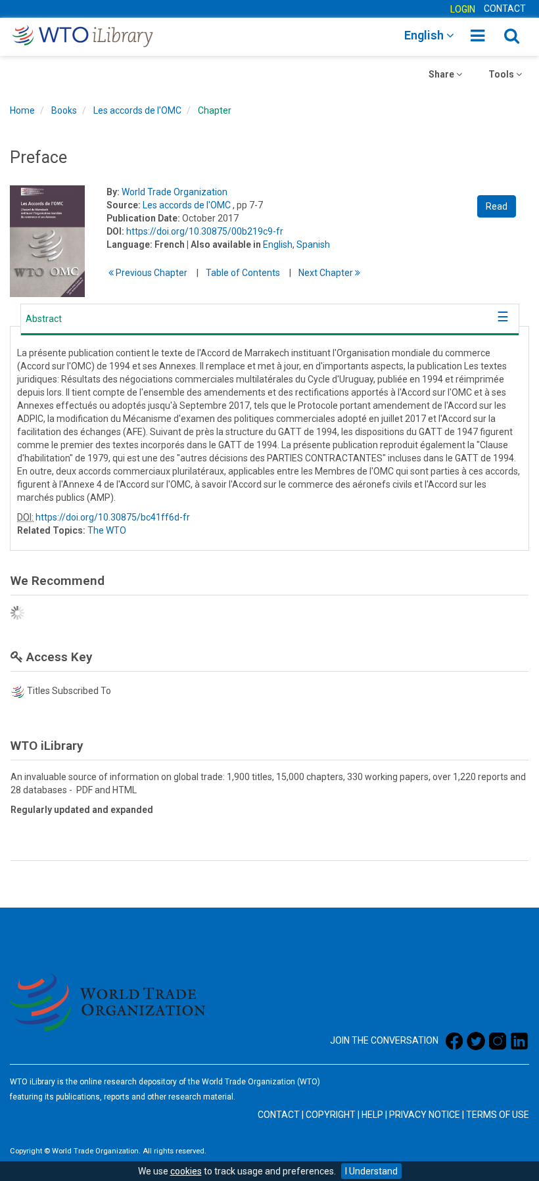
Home (22, 110)
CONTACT (505, 8)
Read (496, 206)
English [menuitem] (425, 35)
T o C (243, 272)
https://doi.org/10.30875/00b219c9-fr (204, 231)
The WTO (106, 530)
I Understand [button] (371, 1171)
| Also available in (224, 244)
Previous (150, 272)
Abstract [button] (44, 318)
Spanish (313, 244)
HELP (372, 1114)
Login (462, 9)
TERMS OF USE (497, 1114)
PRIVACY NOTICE (424, 1114)
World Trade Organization (174, 192)
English (278, 244)
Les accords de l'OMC (137, 110)
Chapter (214, 110)
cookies (186, 1171)
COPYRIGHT (331, 1114)
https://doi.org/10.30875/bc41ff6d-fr (112, 517)
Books (64, 110)
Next (326, 272)
